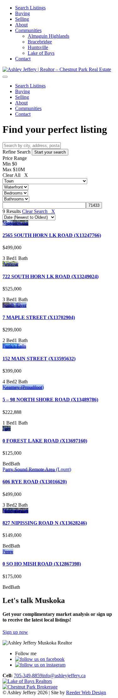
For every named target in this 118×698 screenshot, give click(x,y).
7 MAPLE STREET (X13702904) (39, 317)
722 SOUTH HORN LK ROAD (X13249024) (50, 276)
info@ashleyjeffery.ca (64, 675)
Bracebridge (40, 41)
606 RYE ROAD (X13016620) (35, 481)
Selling (22, 19)
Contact (23, 58)
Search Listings (30, 7)
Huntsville (38, 47)
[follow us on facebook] (40, 659)
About (21, 24)
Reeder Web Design (86, 692)
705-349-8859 (28, 675)
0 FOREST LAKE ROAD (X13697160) (45, 440)
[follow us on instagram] (40, 664)
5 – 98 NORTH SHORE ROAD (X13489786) (50, 399)
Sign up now (15, 632)
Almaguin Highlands (48, 36)
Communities (28, 30)
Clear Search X (38, 211)
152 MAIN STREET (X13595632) (39, 358)
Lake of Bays (41, 53)
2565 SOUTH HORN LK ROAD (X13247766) (52, 235)
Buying (22, 13)
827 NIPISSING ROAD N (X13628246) (45, 523)
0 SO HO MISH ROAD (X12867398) (42, 563)
